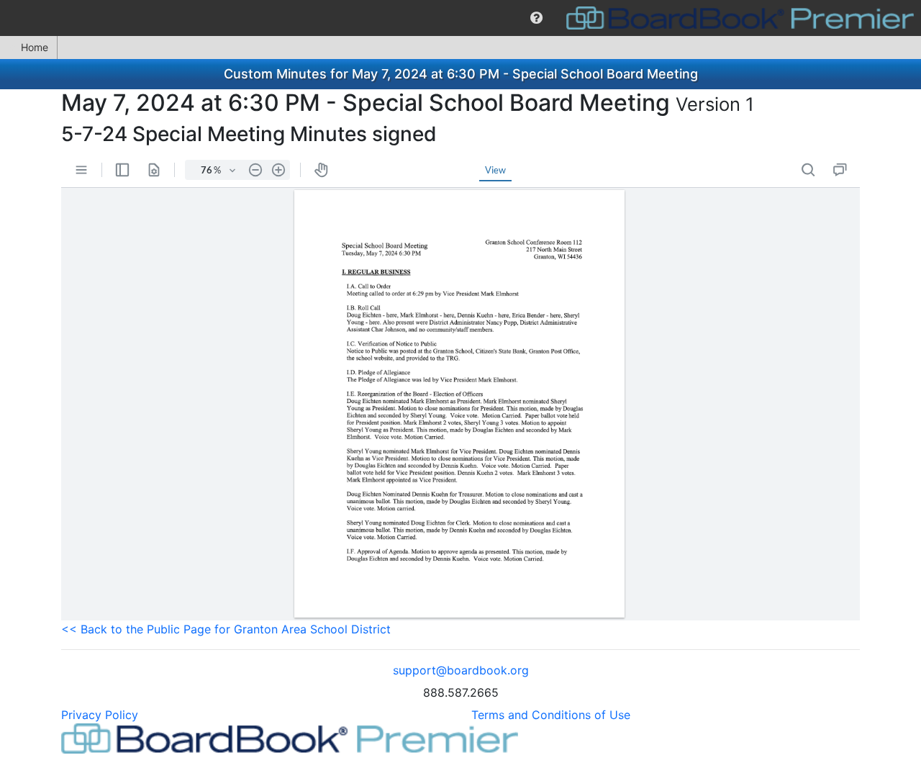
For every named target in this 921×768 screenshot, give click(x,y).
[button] (536, 18)
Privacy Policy (99, 715)
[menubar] (460, 18)
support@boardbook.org (461, 670)
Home (34, 47)
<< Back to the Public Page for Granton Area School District (226, 629)
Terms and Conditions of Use (550, 715)
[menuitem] (536, 18)
